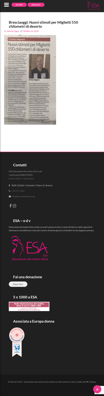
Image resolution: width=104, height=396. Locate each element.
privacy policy (15, 178)
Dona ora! (36, 5)
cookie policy (28, 178)
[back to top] (97, 389)
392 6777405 (18, 191)
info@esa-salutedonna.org (23, 196)
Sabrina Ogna (13, 31)
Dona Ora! (18, 284)
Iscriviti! (19, 5)
